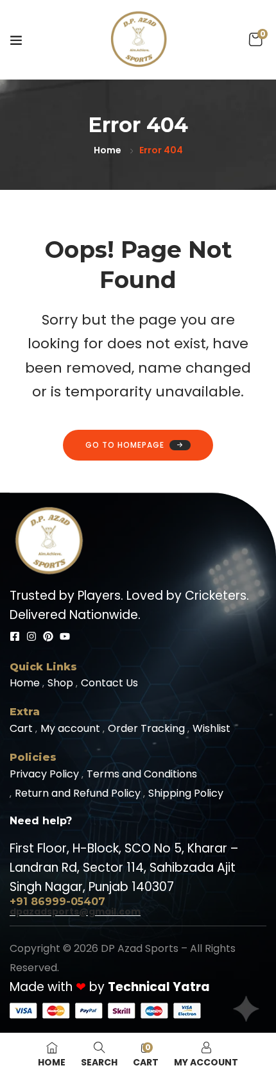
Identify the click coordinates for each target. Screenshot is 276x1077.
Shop (60, 682)
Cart (21, 728)
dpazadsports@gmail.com (75, 911)
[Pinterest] (48, 636)
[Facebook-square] (15, 636)
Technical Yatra (159, 987)
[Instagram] (31, 636)
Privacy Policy (44, 774)
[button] (255, 39)
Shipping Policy (185, 793)
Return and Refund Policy (78, 793)
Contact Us (109, 682)
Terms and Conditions (142, 774)
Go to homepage (124, 444)
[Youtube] (65, 636)
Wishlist (211, 728)
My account (70, 728)
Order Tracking (146, 728)
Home (107, 150)
